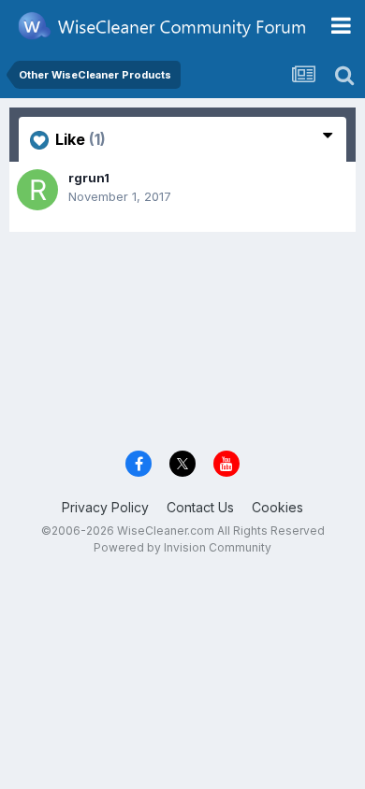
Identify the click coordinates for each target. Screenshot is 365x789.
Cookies (277, 507)
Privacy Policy (105, 507)
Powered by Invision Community (182, 547)
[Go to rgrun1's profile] (37, 189)
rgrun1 (89, 177)
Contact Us (200, 507)
